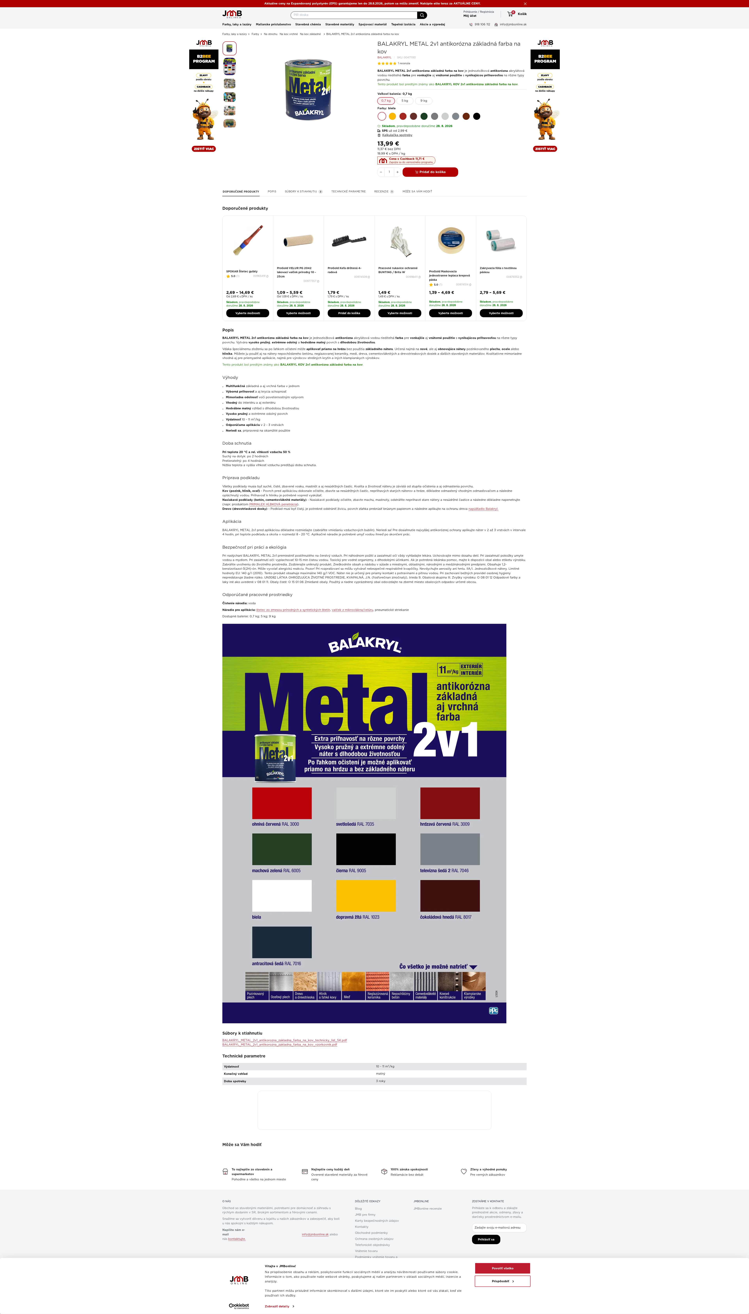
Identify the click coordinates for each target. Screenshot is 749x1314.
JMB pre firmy (365, 1214)
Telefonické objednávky (372, 1245)
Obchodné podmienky (371, 1232)
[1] (243, 268)
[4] (250, 268)
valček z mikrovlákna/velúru (352, 610)
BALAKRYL (384, 57)
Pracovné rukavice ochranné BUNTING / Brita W (398, 270)
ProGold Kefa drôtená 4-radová (344, 270)
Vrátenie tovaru (366, 1251)
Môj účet (469, 16)
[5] (252, 268)
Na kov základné (310, 34)
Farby (255, 34)
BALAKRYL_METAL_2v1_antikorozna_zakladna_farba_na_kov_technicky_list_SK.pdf (284, 1040)
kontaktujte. (237, 1239)
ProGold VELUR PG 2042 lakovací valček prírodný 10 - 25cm (296, 272)
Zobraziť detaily (277, 1306)
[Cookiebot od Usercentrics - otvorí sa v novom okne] (239, 1306)
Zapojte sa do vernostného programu (411, 162)
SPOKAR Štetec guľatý (241, 271)
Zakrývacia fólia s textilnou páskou (498, 270)
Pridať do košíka (432, 172)
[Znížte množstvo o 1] (381, 172)
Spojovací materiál (373, 24)
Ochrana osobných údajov (374, 1239)
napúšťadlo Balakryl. (483, 508)
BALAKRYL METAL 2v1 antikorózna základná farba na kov (362, 34)
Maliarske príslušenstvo (273, 24)
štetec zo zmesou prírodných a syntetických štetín (293, 610)
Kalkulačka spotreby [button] (397, 135)
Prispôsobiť (500, 1281)
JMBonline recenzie (428, 1208)
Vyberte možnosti (247, 313)
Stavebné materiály (339, 24)
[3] (247, 268)
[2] (245, 268)
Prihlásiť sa (486, 1239)
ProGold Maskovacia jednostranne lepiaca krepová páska (449, 275)
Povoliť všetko (503, 1268)
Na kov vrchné (289, 34)
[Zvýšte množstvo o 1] (397, 172)
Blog (358, 1208)
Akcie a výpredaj (432, 24)
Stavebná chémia (308, 24)
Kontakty (361, 1226)
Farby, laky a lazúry (236, 24)
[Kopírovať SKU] (267, 276)
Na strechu (270, 34)
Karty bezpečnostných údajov (377, 1220)
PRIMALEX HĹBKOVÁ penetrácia (273, 504)
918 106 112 (482, 24)
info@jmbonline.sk (513, 24)
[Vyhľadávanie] (422, 15)
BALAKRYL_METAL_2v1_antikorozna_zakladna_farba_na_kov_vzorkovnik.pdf (279, 1044)
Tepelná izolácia (403, 24)
